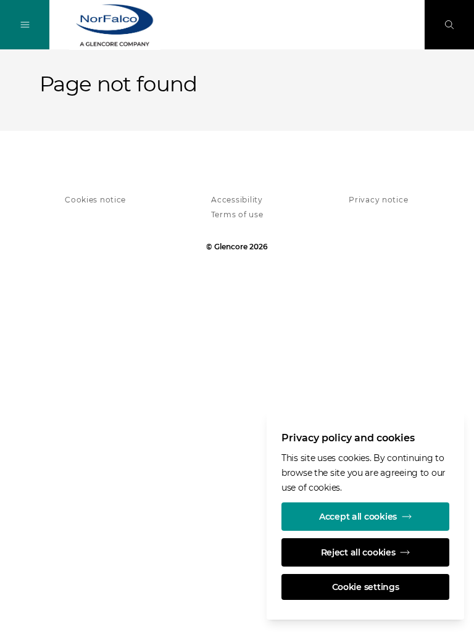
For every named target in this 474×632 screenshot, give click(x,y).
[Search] (449, 24)
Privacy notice (378, 199)
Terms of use (237, 214)
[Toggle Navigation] (24, 24)
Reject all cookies (358, 552)
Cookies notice (95, 199)
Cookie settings (365, 586)
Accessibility (236, 199)
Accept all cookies (358, 516)
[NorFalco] (114, 25)
